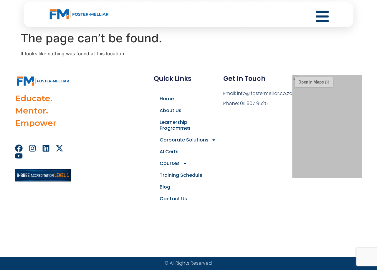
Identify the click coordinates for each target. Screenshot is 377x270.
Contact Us (173, 198)
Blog (165, 187)
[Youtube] (19, 156)
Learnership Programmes (175, 125)
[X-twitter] (59, 148)
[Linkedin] (46, 148)
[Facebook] (19, 148)
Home (167, 98)
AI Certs (169, 151)
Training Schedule (181, 175)
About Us (170, 110)
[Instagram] (32, 148)
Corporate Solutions (184, 139)
